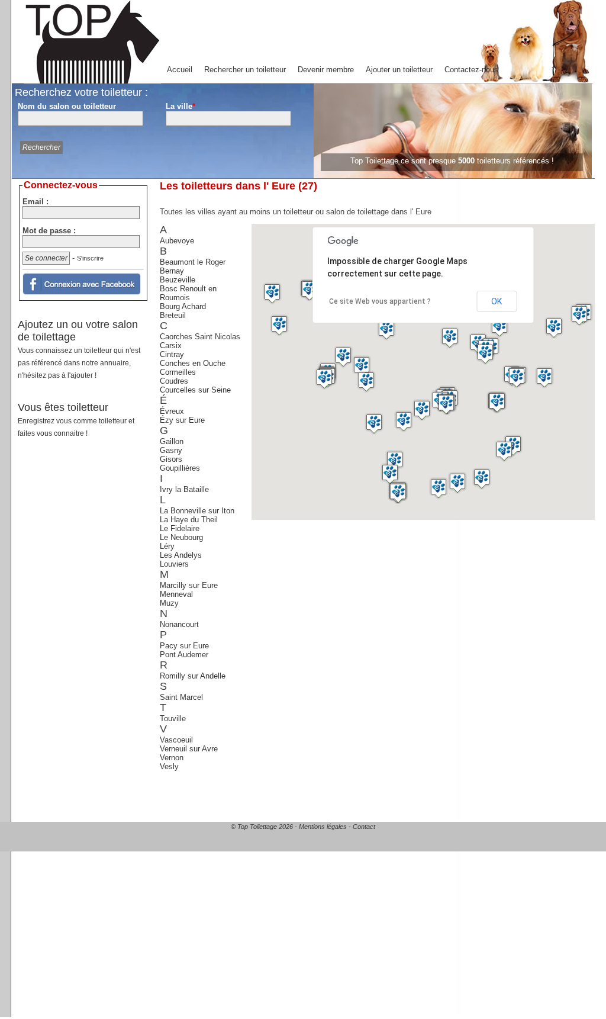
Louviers (174, 564)
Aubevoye (177, 240)
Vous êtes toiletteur (76, 419)
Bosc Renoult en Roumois (188, 293)
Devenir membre (326, 69)
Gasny (171, 450)
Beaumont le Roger (192, 262)
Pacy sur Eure (184, 645)
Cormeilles (178, 372)
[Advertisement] (84, 644)
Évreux (172, 411)
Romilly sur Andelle (192, 675)
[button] (324, 378)
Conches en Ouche (192, 363)
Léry (167, 546)
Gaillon (171, 441)
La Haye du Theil (189, 519)
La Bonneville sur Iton (197, 510)
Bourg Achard (183, 306)
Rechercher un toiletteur (245, 69)
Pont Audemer (184, 654)
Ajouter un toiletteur (399, 69)
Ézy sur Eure (182, 420)
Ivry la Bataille (184, 489)
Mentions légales (323, 826)
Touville (173, 718)
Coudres (174, 381)
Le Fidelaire (179, 528)
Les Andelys (181, 555)
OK (496, 301)
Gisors (171, 459)
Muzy (169, 603)
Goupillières (180, 468)
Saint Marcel (181, 697)
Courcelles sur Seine (195, 389)
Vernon (171, 757)
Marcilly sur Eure (189, 585)
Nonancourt (179, 624)
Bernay (172, 270)
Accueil (179, 69)
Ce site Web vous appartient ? (380, 301)
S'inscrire (90, 258)
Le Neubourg (181, 537)
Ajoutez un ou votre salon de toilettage (79, 349)
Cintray (172, 354)
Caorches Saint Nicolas (200, 336)
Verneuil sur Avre (189, 748)
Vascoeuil (176, 739)
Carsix (171, 345)
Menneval (176, 594)
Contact (364, 826)
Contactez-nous (471, 69)
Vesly (169, 766)
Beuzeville (177, 279)
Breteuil (173, 315)
